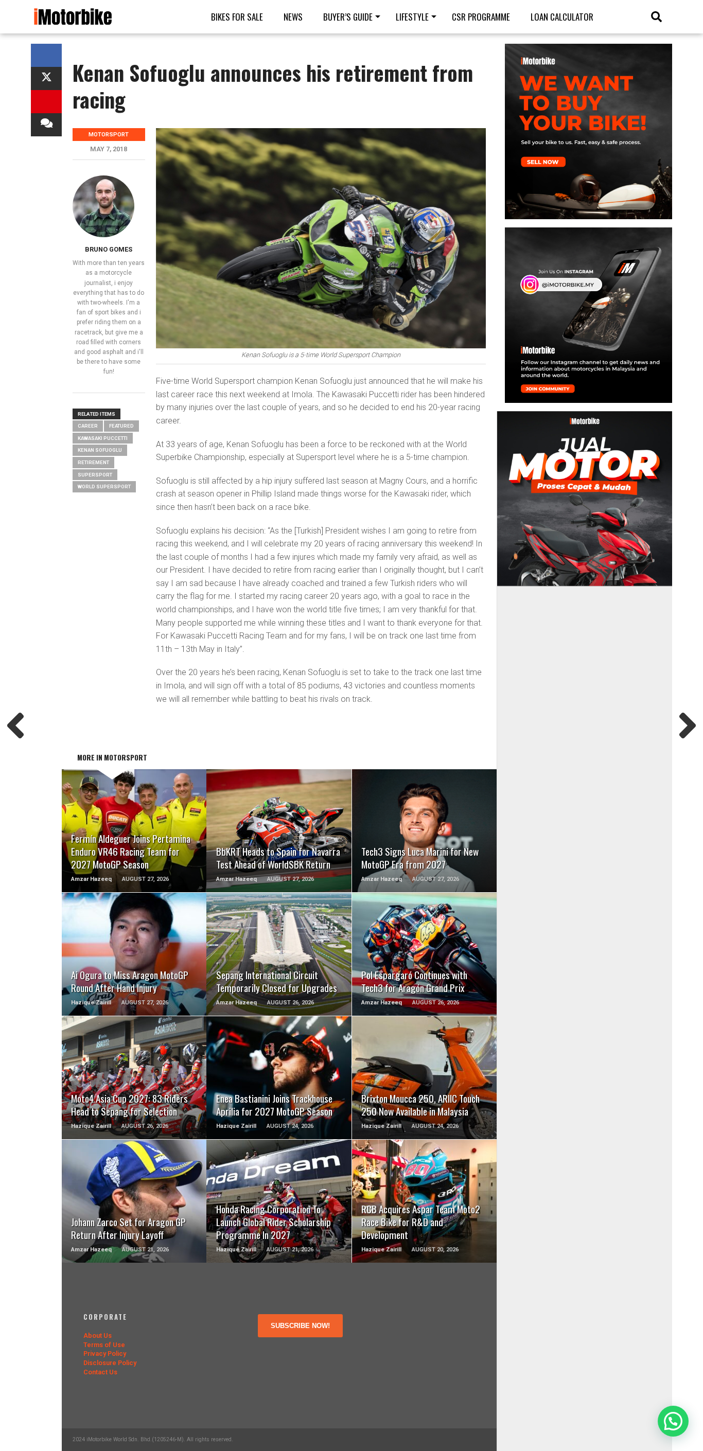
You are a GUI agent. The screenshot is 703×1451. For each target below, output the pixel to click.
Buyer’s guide (348, 16)
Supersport (95, 474)
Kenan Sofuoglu (100, 450)
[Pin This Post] (46, 101)
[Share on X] (46, 78)
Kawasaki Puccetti (103, 438)
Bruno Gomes (108, 249)
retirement (93, 462)
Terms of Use (104, 1345)
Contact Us (100, 1372)
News (293, 16)
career (88, 426)
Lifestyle (412, 16)
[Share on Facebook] (46, 55)
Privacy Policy (104, 1353)
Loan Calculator (562, 16)
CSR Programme (481, 16)
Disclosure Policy (109, 1363)
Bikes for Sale (237, 16)
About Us (97, 1335)
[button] (673, 1421)
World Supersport (104, 486)
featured (121, 426)
